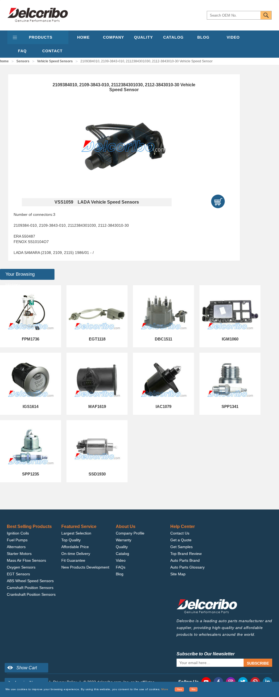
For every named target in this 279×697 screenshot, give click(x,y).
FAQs (120, 567)
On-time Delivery (75, 553)
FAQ (22, 51)
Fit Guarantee (73, 560)
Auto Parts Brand (185, 560)
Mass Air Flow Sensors (26, 560)
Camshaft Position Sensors (30, 587)
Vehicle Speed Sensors (55, 61)
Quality (122, 547)
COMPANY (113, 37)
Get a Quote (181, 540)
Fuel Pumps (17, 540)
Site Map (178, 574)
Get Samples (181, 547)
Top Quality (71, 540)
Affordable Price (75, 547)
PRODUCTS (40, 37)
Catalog (122, 553)
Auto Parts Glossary (187, 567)
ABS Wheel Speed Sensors (30, 581)
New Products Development (85, 567)
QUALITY (143, 37)
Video (121, 560)
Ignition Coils (18, 533)
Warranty (123, 540)
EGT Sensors (18, 574)
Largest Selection (76, 533)
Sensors (22, 61)
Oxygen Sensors (21, 567)
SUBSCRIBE (258, 663)
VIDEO (233, 37)
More (164, 689)
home (4, 61)
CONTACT (52, 51)
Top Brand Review (186, 553)
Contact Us (179, 533)
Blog (119, 574)
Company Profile (130, 533)
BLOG (203, 37)
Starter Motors (19, 553)
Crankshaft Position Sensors (31, 594)
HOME (83, 37)
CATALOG (173, 37)
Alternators (16, 547)
